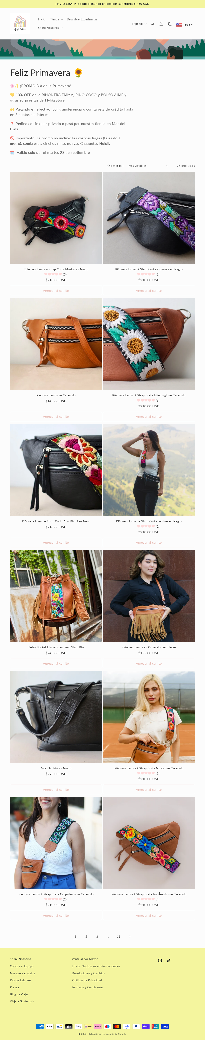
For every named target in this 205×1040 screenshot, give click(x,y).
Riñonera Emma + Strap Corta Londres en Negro (149, 521)
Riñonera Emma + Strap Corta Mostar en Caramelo (149, 768)
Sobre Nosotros (20, 959)
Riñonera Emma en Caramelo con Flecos (149, 647)
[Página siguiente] (129, 936)
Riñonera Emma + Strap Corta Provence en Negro (149, 269)
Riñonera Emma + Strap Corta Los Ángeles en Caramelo (149, 894)
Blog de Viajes (19, 994)
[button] (56, 19)
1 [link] (75, 936)
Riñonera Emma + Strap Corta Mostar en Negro (56, 269)
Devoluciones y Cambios (88, 973)
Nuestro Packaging (22, 973)
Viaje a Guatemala (22, 1001)
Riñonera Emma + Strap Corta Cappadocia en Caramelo (56, 894)
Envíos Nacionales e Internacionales (96, 966)
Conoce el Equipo (22, 966)
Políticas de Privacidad (87, 980)
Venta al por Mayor (85, 959)
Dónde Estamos (20, 980)
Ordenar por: (116, 165)
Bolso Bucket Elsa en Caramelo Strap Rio (56, 647)
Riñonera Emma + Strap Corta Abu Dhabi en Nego (56, 521)
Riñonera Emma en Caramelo (56, 395)
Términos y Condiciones (88, 987)
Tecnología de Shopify (114, 1034)
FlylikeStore (94, 1034)
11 (118, 936)
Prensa (14, 987)
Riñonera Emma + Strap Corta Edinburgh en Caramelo (148, 395)
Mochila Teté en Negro (56, 768)
